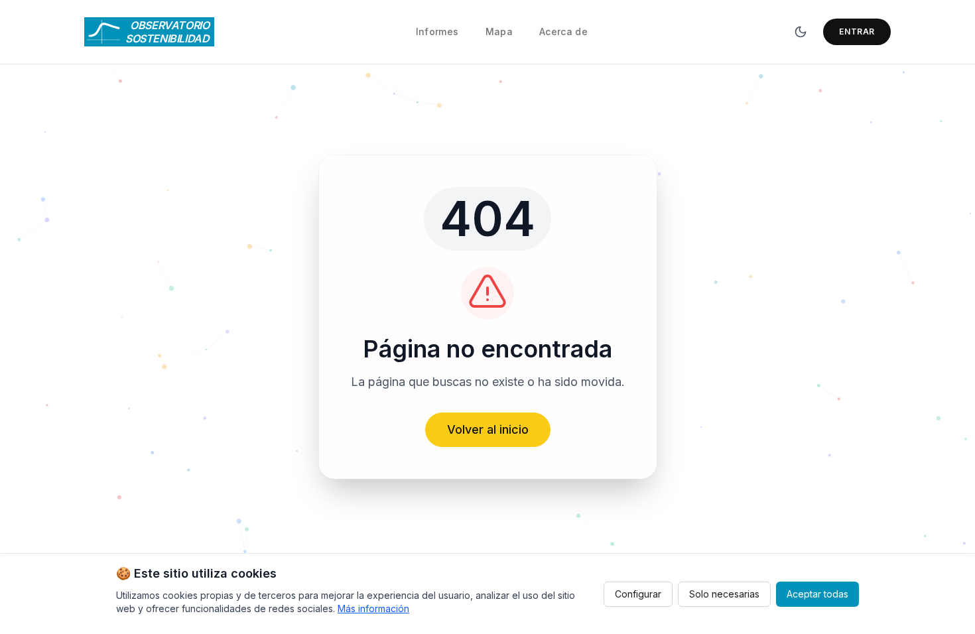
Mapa (499, 31)
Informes (437, 31)
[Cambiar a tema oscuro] (800, 32)
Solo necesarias (724, 594)
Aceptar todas (817, 594)
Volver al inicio (488, 429)
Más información (373, 608)
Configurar (638, 594)
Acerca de (563, 31)
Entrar (857, 31)
